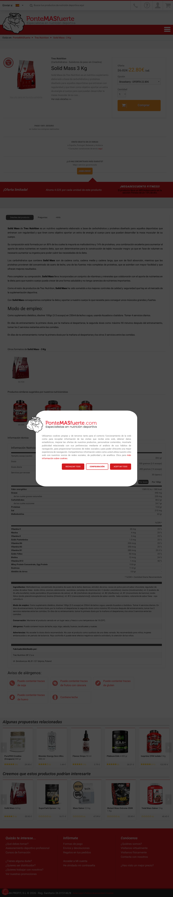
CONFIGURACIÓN (97, 467)
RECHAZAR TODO (73, 467)
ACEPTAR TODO (120, 467)
